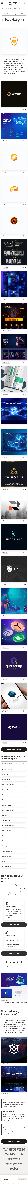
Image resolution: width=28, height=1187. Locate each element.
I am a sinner (6, 647)
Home (3, 8)
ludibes (25, 56)
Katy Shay (5, 552)
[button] (26, 1176)
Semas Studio (5, 1000)
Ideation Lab (5, 1093)
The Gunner (5, 489)
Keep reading (12, 1106)
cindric (4, 109)
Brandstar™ (6, 521)
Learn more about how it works (14, 1002)
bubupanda (5, 711)
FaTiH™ (5, 140)
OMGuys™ (5, 267)
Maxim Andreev (6, 616)
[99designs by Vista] (13, 3)
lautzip (4, 584)
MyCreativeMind (7, 331)
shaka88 (5, 679)
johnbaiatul (5, 1064)
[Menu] (2, 3)
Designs (14, 8)
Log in (25, 3)
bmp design (5, 394)
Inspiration (8, 8)
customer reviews (21, 966)
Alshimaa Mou (6, 362)
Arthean (5, 299)
